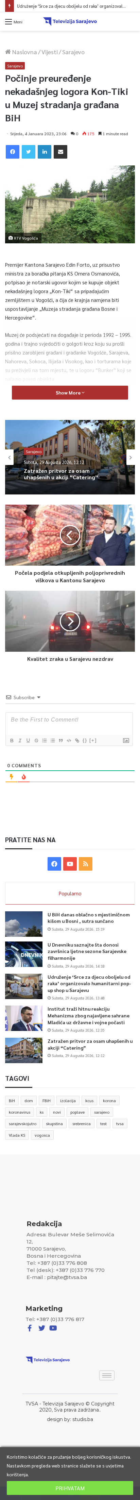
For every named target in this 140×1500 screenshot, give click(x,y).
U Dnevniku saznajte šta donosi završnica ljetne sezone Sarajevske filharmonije (87, 951)
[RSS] (85, 864)
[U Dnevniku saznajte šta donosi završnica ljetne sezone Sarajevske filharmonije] (23, 954)
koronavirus (19, 1112)
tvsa (120, 1123)
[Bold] (11, 740)
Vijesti (49, 52)
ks (41, 1112)
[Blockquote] (60, 740)
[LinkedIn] (44, 152)
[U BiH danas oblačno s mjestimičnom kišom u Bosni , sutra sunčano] (23, 924)
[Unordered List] (52, 740)
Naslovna (24, 52)
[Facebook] (12, 152)
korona (109, 1100)
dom (28, 1100)
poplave (77, 1112)
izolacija (68, 1100)
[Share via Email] (60, 152)
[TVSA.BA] (70, 21)
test (103, 1123)
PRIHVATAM (70, 1488)
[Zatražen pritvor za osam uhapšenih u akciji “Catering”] (23, 1050)
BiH (12, 1100)
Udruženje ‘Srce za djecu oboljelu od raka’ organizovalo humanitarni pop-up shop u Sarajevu (89, 983)
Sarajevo (73, 52)
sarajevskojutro (22, 1123)
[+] (93, 740)
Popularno (70, 893)
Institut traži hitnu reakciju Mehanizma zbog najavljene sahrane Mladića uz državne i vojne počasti (88, 1015)
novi (57, 1112)
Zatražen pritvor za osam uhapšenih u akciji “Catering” (61, 473)
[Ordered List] (44, 740)
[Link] (77, 740)
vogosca (42, 1135)
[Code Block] (69, 740)
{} (85, 740)
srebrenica (81, 1123)
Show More (69, 392)
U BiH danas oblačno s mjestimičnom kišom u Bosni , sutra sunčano (89, 917)
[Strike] (36, 740)
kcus (89, 1100)
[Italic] (20, 740)
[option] (70, 457)
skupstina (54, 1123)
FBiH (46, 1100)
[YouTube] (70, 864)
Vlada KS (17, 1135)
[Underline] (28, 740)
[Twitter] (28, 152)
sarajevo (101, 1112)
